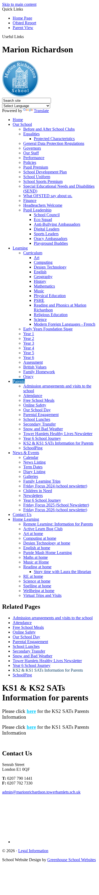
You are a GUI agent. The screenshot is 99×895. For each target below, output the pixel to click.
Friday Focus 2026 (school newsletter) (55, 510)
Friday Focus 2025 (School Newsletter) (56, 505)
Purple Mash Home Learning (47, 552)
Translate (41, 110)
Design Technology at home (46, 543)
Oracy (28, 376)
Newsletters (33, 495)
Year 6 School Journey (42, 438)
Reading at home (37, 567)
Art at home (33, 533)
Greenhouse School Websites (71, 859)
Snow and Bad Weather (43, 429)
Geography (43, 276)
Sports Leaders (46, 234)
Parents (19, 381)
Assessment (33, 362)
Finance (29, 200)
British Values (34, 367)
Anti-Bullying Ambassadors (57, 224)
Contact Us (22, 514)
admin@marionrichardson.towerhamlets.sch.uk (41, 792)
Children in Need (37, 490)
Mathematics (44, 286)
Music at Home (36, 562)
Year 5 (28, 352)
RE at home (33, 576)
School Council (47, 215)
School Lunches (36, 419)
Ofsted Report (24, 23)
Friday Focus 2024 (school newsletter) (55, 486)
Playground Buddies (51, 243)
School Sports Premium (43, 181)
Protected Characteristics (54, 138)
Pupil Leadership (37, 210)
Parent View (23, 27)
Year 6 (28, 357)
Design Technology (50, 267)
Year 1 (28, 333)
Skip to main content (19, 4)
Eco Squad (43, 219)
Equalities (31, 134)
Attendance (32, 395)
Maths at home (35, 557)
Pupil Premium (35, 167)
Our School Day (37, 410)
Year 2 (28, 338)
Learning (20, 248)
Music (39, 291)
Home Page (22, 18)
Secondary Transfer (39, 424)
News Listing (34, 462)
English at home (36, 548)
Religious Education (51, 314)
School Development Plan (45, 172)
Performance (33, 157)
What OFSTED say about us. (47, 195)
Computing (43, 262)
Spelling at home (37, 586)
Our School (22, 124)
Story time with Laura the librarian (62, 571)
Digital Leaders (46, 229)
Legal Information (33, 850)
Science (40, 319)
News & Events (26, 452)
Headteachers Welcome (42, 205)
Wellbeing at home (38, 590)
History (40, 281)
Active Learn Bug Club (43, 529)
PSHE (39, 300)
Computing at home (39, 538)
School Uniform (36, 176)
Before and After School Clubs (49, 129)
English (40, 272)
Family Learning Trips (41, 481)
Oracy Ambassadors (50, 238)
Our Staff (31, 153)
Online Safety (34, 405)
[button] (26, 36)
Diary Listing (34, 471)
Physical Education (50, 295)
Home (18, 119)
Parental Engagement (41, 414)
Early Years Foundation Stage (48, 329)
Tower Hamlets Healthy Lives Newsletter (57, 433)
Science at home (36, 581)
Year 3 (28, 343)
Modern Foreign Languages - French (64, 324)
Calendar (30, 457)
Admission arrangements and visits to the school (53, 618)
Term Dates (33, 467)
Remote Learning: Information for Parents (58, 524)
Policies (29, 162)
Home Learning (26, 519)
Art (36, 257)
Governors (32, 148)
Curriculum (32, 253)
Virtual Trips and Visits (42, 595)
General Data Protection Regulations (53, 143)
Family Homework (39, 372)
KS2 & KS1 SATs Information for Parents (58, 443)
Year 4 (28, 348)
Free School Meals (38, 400)
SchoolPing (33, 448)
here (31, 711)
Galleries (30, 476)
